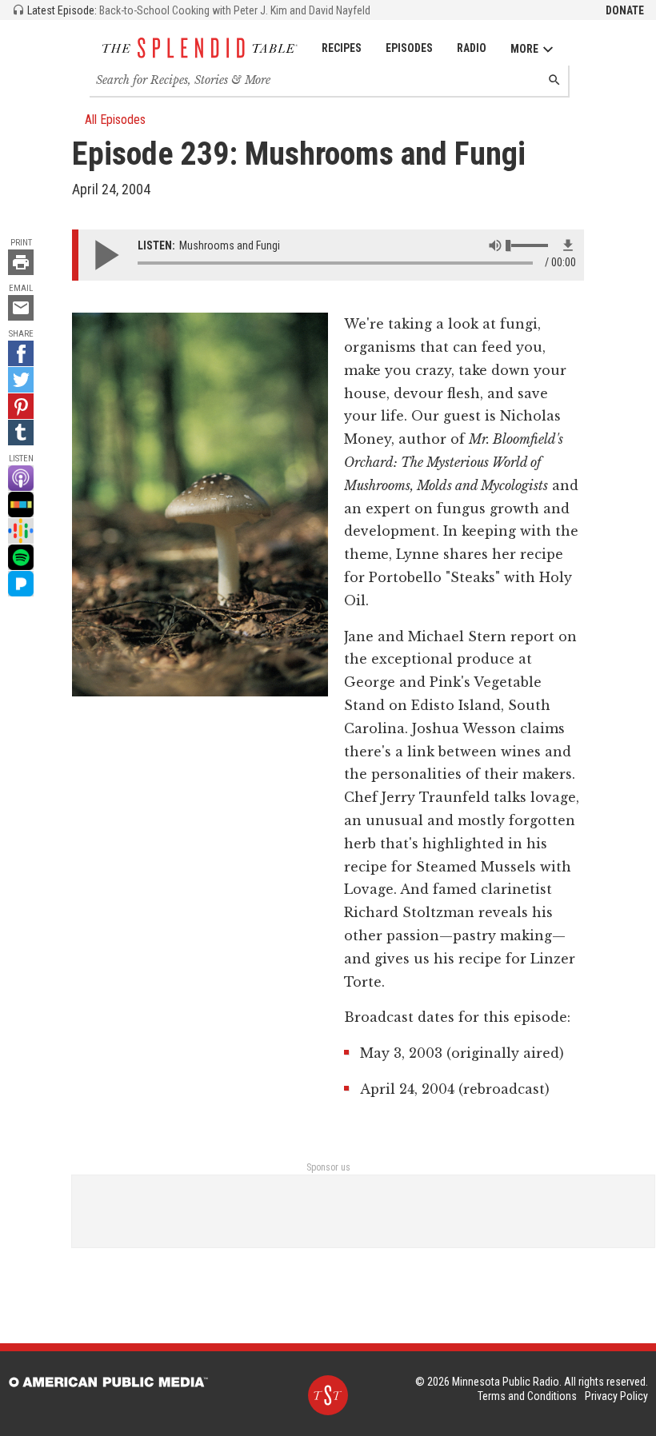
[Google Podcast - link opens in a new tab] (21, 531)
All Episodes (115, 119)
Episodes (409, 48)
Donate (625, 10)
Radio (471, 48)
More (524, 48)
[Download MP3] (568, 245)
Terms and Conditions (527, 1396)
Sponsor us (328, 1167)
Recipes (342, 48)
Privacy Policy (616, 1396)
